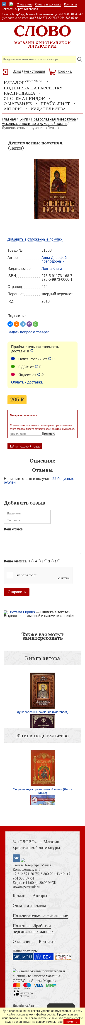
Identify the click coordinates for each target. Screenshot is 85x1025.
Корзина (65, 71)
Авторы (13, 108)
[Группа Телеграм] (11, 4)
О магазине (24, 4)
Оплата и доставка (48, 4)
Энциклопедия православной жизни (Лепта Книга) (42, 791)
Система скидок (24, 98)
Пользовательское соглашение (40, 915)
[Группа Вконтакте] (4, 4)
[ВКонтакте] (10, 324)
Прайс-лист (55, 103)
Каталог (20, 895)
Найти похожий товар (25, 446)
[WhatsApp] (35, 324)
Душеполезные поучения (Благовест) (42, 712)
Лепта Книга (51, 268)
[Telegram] (23, 324)
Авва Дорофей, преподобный (54, 259)
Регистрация (34, 71)
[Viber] (29, 324)
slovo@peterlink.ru (26, 886)
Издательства (48, 108)
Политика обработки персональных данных (33, 928)
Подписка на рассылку (33, 88)
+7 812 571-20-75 (44, 18)
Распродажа (19, 93)
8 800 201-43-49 (72, 14)
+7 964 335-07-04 (67, 18)
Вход (17, 71)
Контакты (70, 4)
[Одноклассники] (16, 324)
